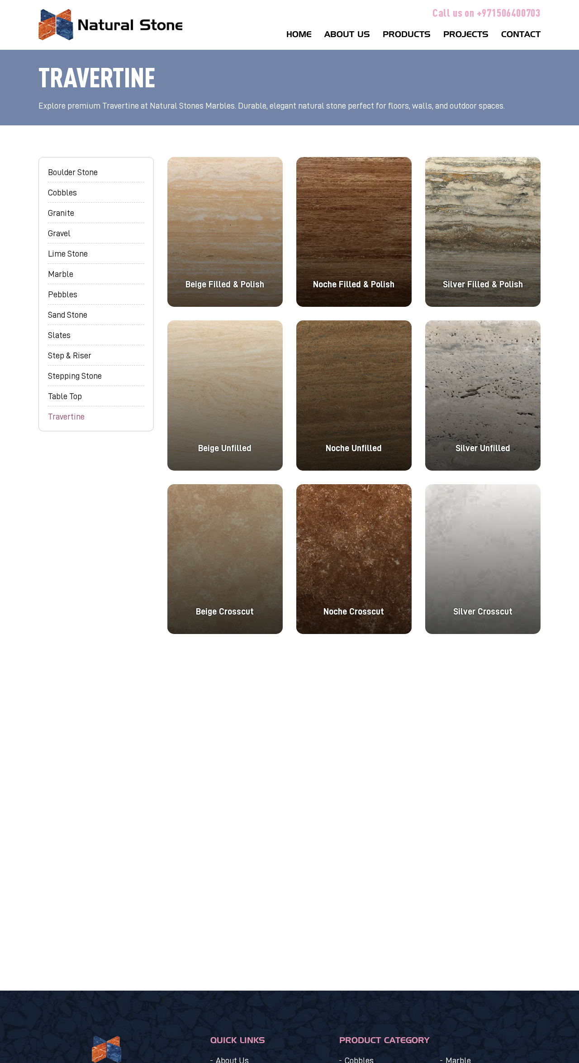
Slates (59, 334)
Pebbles (62, 294)
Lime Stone (68, 253)
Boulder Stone (73, 171)
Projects (466, 34)
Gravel (59, 233)
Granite (61, 212)
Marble (60, 273)
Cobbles (62, 192)
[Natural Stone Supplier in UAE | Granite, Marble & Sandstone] (110, 25)
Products (407, 34)
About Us (347, 34)
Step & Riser (69, 355)
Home (299, 34)
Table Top (65, 395)
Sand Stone (67, 314)
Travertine (66, 416)
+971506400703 (509, 12)
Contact (521, 34)
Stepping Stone (75, 375)
